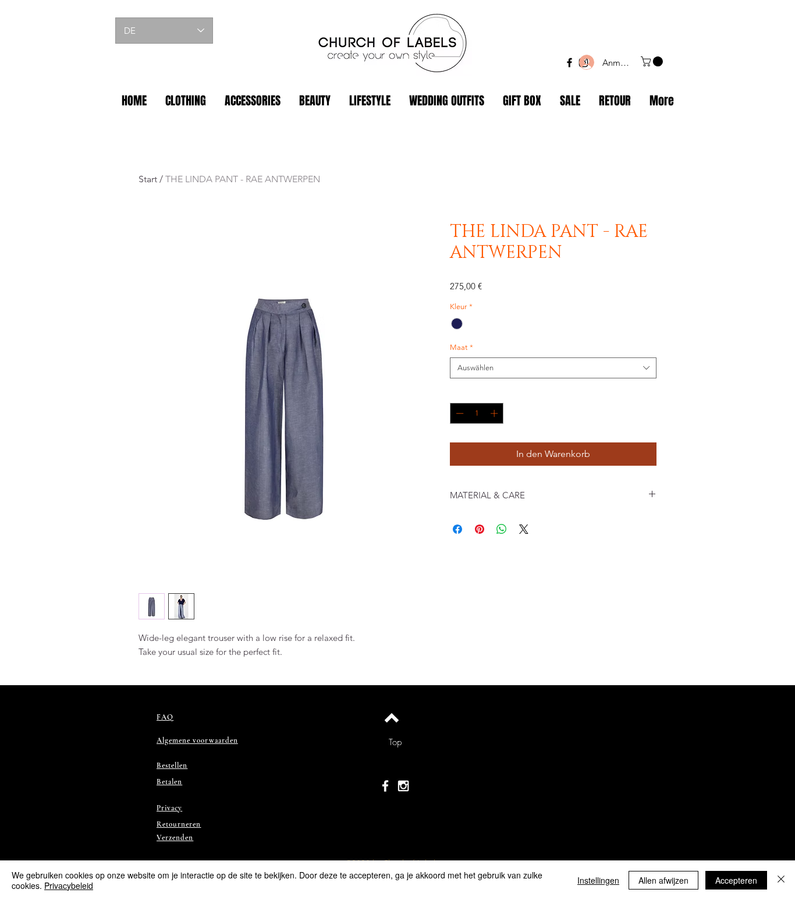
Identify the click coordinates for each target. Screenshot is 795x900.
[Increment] (495, 413)
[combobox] (553, 367)
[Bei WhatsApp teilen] (502, 529)
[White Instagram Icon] (403, 785)
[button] (653, 61)
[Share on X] (524, 529)
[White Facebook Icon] (385, 785)
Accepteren (736, 880)
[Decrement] (459, 413)
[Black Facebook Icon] (569, 62)
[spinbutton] (477, 413)
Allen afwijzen (663, 880)
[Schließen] (781, 880)
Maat (461, 347)
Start (148, 179)
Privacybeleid (68, 885)
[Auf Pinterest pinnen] (480, 529)
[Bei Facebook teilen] (457, 529)
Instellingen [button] (598, 880)
